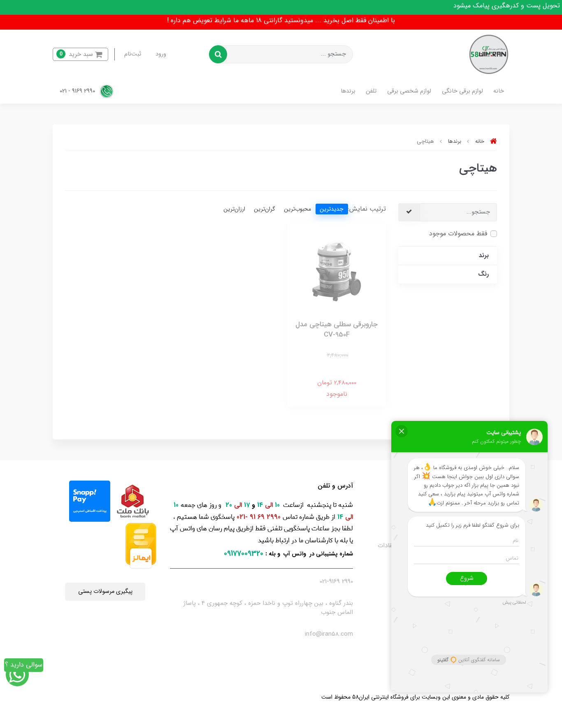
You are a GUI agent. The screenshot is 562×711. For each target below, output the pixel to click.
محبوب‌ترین (297, 209)
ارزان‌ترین (234, 209)
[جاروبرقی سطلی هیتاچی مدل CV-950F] (336, 270)
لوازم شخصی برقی (409, 91)
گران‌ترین (264, 209)
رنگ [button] (483, 274)
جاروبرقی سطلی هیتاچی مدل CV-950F (336, 330)
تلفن (371, 91)
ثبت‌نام (132, 54)
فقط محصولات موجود (458, 233)
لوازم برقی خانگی (462, 91)
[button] (80, 54)
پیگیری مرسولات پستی (105, 591)
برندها (348, 91)
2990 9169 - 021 (78, 91)
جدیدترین (332, 209)
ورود (161, 54)
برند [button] (484, 255)
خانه (498, 91)
